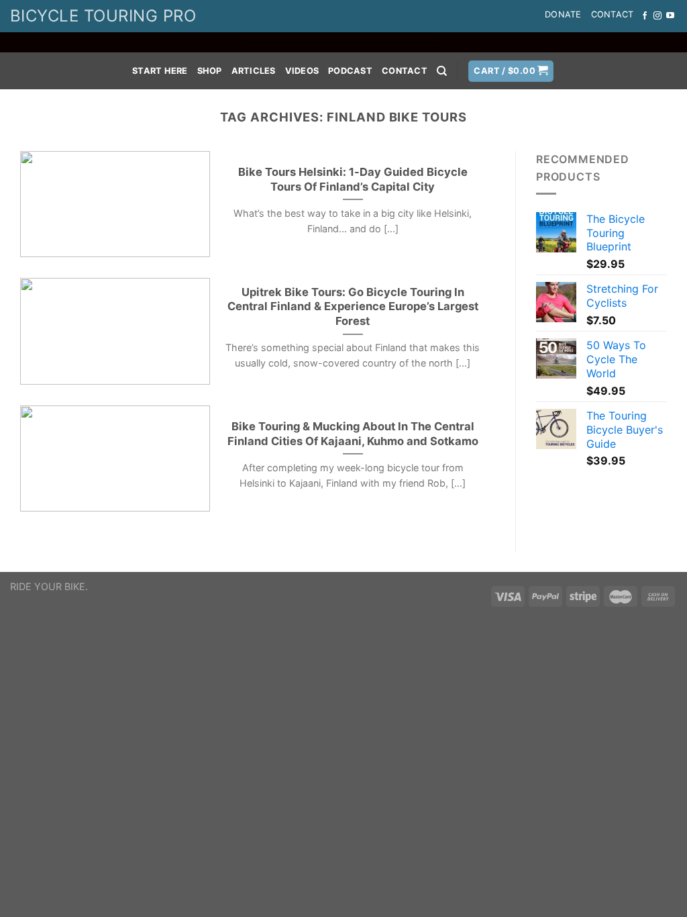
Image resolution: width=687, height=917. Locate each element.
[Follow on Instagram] (657, 16)
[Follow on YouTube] (670, 16)
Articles (253, 71)
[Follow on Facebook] (645, 16)
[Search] (442, 71)
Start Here (160, 71)
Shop (209, 71)
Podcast (350, 71)
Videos (302, 71)
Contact (612, 14)
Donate (563, 14)
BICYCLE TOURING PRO (103, 16)
